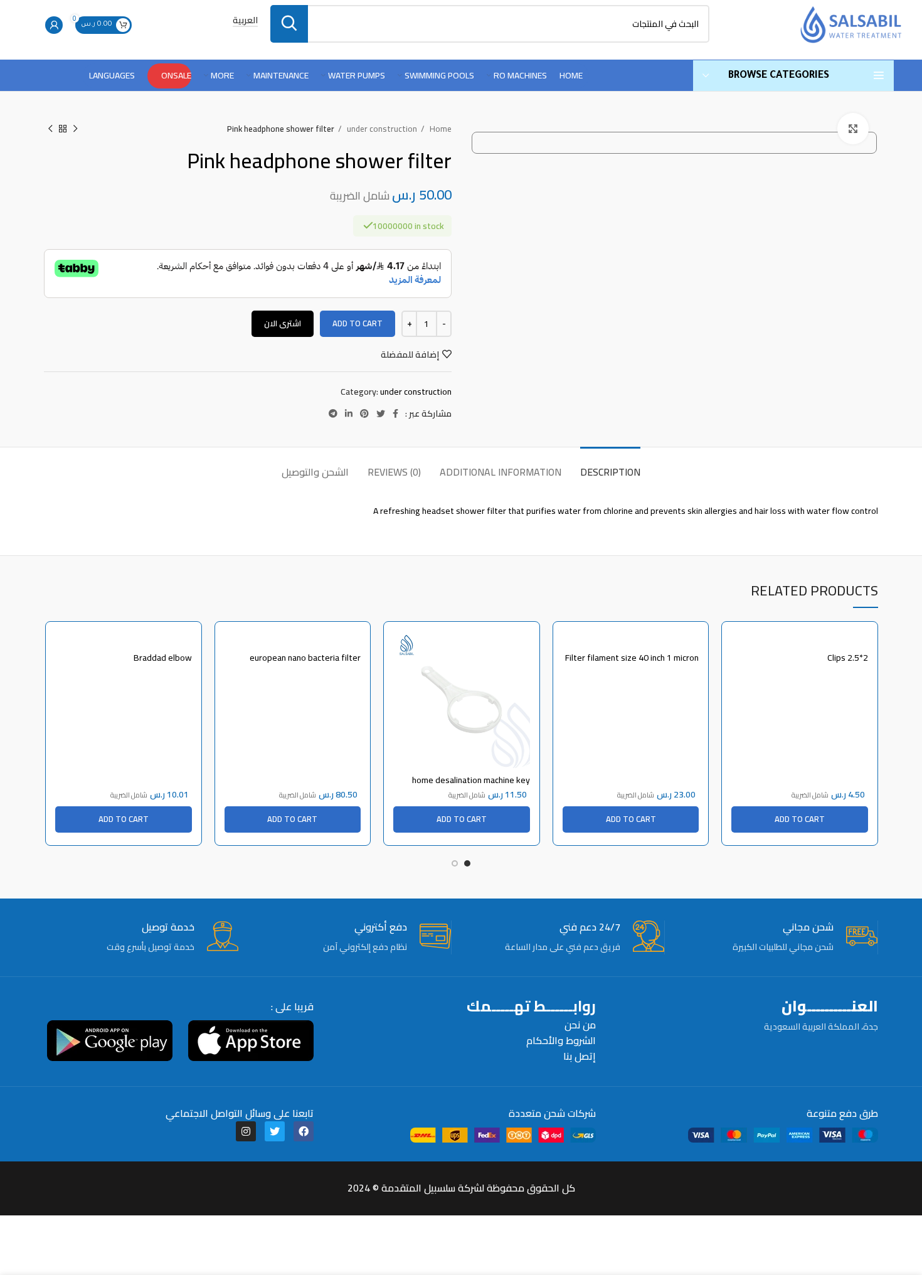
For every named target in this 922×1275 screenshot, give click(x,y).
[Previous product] (75, 129)
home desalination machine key (471, 780)
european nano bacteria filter (305, 657)
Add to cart (357, 323)
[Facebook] (304, 1131)
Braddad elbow (163, 657)
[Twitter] (275, 1131)
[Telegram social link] (333, 413)
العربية (245, 21)
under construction (381, 129)
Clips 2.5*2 (847, 657)
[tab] (610, 466)
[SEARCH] (289, 24)
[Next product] (50, 129)
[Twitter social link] (381, 413)
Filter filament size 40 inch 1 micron (632, 657)
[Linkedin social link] (348, 413)
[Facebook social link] (395, 413)
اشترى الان (282, 323)
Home (440, 129)
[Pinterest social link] (364, 413)
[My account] (54, 25)
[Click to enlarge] (853, 128)
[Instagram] (246, 1131)
